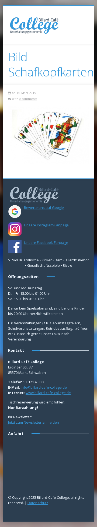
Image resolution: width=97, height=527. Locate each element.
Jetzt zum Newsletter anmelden (33, 422)
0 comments (28, 99)
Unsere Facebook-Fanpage (46, 242)
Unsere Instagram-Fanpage (46, 225)
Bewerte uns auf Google (44, 207)
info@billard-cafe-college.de (44, 387)
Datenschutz (37, 502)
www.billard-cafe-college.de (48, 392)
